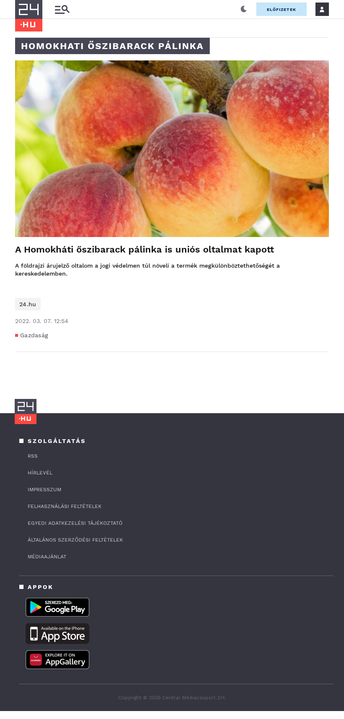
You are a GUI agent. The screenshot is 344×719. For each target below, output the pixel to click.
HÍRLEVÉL (40, 473)
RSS (33, 456)
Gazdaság (34, 335)
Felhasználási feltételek (65, 506)
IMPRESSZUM (44, 489)
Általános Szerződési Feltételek (75, 540)
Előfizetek (281, 9)
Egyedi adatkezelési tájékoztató (75, 523)
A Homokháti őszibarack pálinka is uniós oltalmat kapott (144, 249)
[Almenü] (62, 9)
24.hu (27, 304)
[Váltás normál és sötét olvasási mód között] (244, 9)
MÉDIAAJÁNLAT (47, 557)
